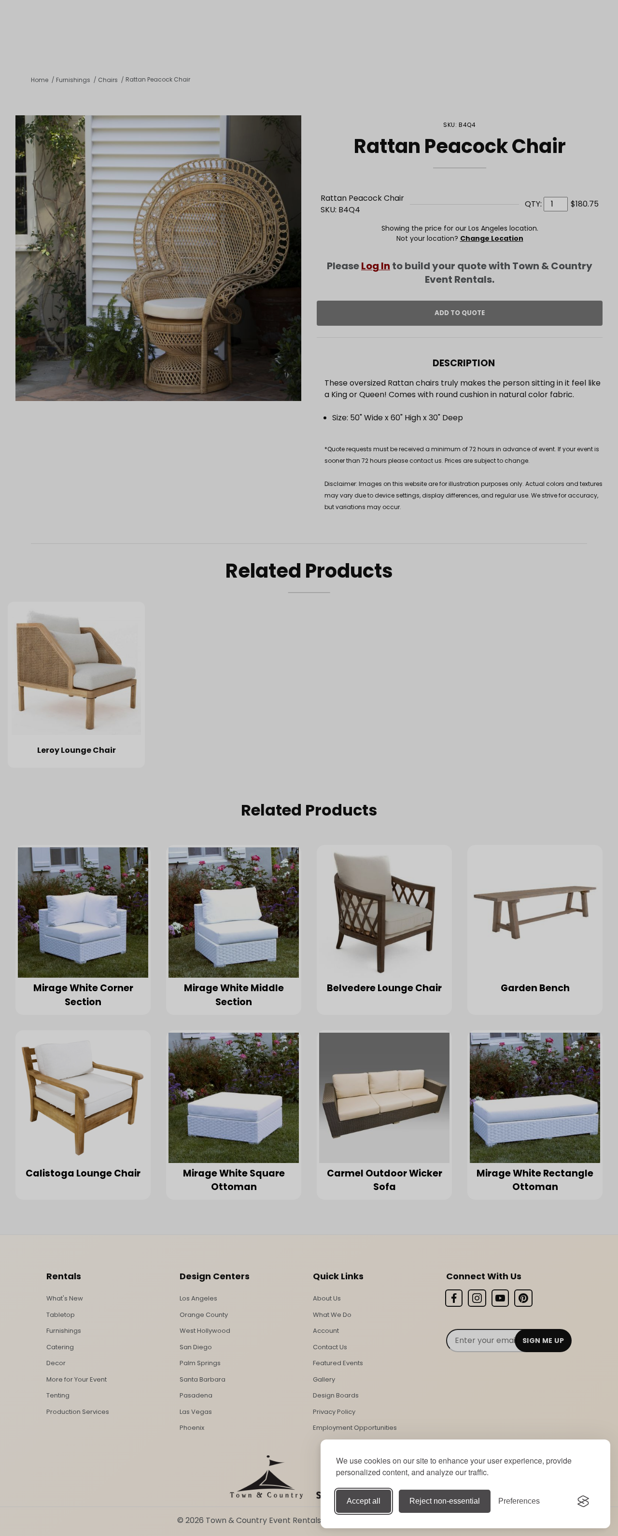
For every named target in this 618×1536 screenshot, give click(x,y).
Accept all (363, 1501)
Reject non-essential (444, 1501)
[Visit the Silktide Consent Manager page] (583, 1501)
